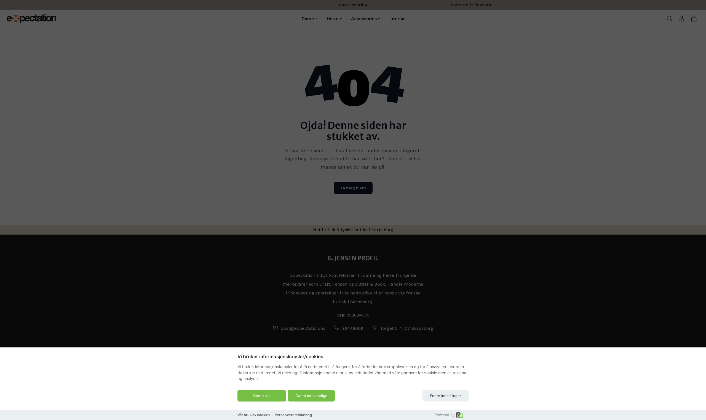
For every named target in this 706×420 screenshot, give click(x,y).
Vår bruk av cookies (253, 415)
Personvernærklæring (293, 415)
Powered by (444, 415)
